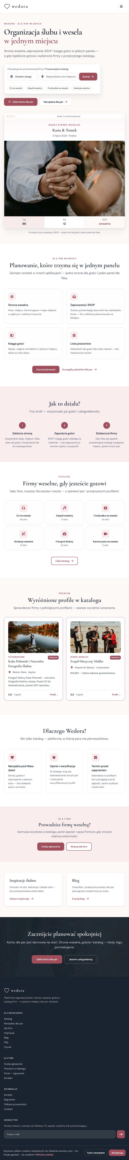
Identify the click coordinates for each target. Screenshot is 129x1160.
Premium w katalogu (15, 1068)
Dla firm (8, 1028)
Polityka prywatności (15, 1104)
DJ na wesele (16, 88)
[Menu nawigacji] (121, 6)
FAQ (6, 1042)
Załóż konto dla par (22, 101)
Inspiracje (9, 1032)
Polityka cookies (44, 1154)
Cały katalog (62, 560)
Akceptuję (117, 1152)
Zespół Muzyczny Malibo (86, 661)
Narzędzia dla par (53, 101)
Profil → (54, 694)
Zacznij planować (45, 369)
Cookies (8, 1109)
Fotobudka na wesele (58, 88)
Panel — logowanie (14, 1073)
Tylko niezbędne (96, 1152)
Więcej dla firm (79, 846)
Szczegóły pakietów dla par (77, 369)
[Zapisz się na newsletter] (121, 1134)
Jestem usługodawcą (80, 959)
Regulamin (9, 1099)
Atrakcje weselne (82, 88)
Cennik (7, 1047)
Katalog (8, 1018)
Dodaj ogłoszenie (50, 846)
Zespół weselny (35, 88)
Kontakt (8, 1078)
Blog (6, 1037)
